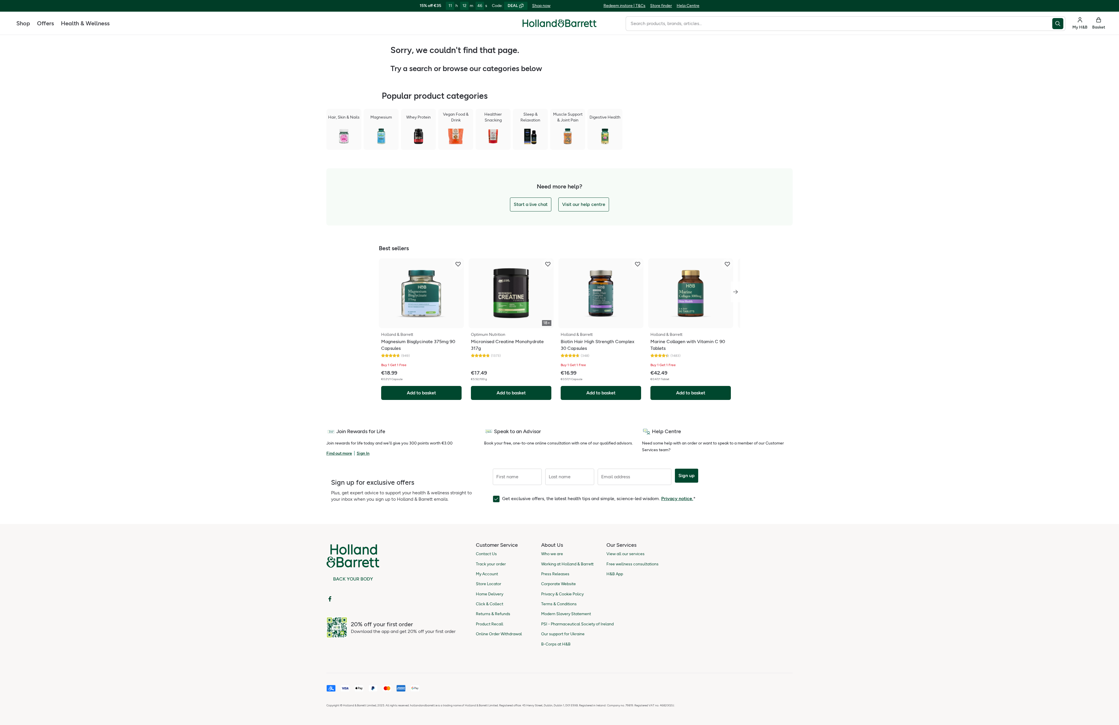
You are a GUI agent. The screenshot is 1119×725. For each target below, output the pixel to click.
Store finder (661, 5)
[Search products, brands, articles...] (1058, 23)
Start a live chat (531, 204)
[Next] (735, 291)
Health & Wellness (85, 23)
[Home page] (559, 23)
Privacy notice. (677, 498)
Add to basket (421, 393)
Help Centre (688, 5)
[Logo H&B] (559, 26)
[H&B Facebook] (329, 598)
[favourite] (458, 264)
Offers (45, 23)
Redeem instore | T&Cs (624, 5)
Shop (23, 23)
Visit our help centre (583, 204)
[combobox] (839, 23)
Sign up (686, 475)
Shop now (541, 5)
